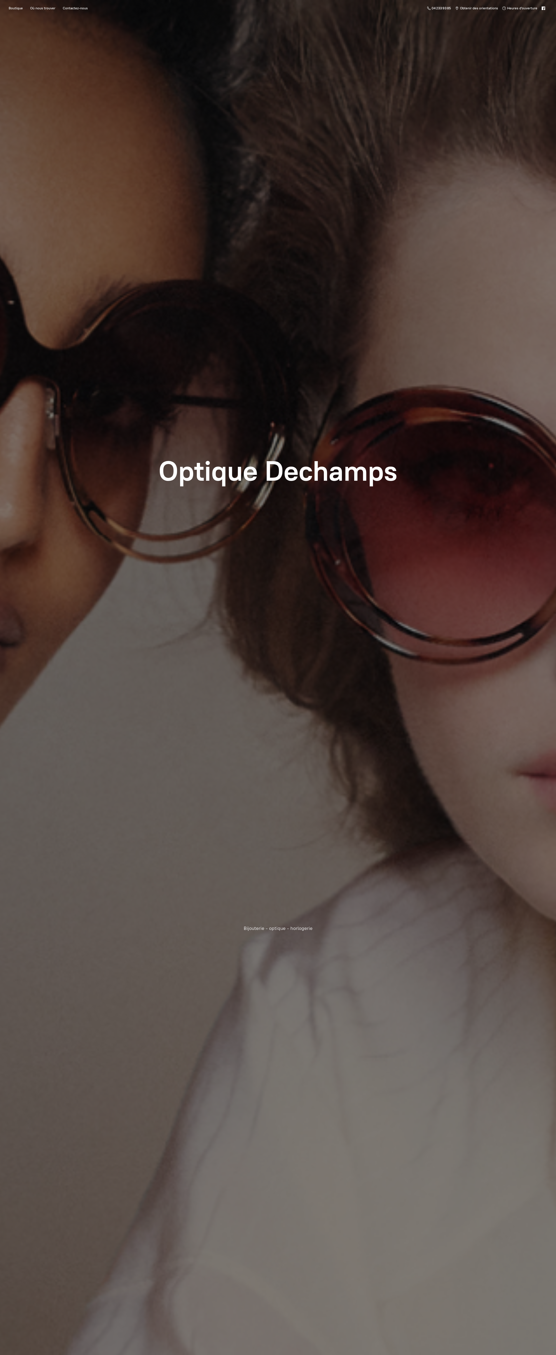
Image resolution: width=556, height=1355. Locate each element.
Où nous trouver (42, 8)
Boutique (16, 8)
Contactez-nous (75, 8)
